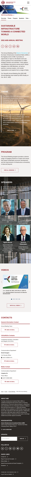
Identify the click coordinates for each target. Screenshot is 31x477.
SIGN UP (22, 438)
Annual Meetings (11, 391)
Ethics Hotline (4, 461)
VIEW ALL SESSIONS (9, 170)
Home (2, 391)
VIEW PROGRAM (9, 257)
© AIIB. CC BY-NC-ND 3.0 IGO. (9, 472)
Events (5, 391)
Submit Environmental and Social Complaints (11, 463)
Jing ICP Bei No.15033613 (6, 474)
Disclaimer (3, 465)
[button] (29, 281)
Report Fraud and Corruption (8, 459)
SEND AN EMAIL (10, 329)
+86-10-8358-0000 (7, 429)
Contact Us (3, 456)
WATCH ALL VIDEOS (15, 305)
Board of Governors (22, 53)
